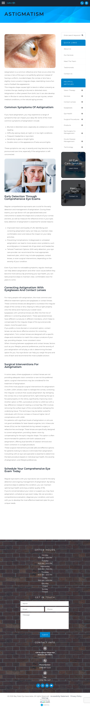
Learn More (73, 168)
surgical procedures (71, 119)
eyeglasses (68, 108)
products (67, 125)
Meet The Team (70, 61)
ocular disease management (69, 140)
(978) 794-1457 (45, 680)
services (67, 96)
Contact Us (68, 74)
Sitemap (45, 698)
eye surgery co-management (70, 132)
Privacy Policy (75, 696)
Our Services (68, 55)
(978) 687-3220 (45, 668)
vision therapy (69, 90)
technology (68, 147)
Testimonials (69, 67)
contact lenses (70, 102)
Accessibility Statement (59, 696)
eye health (68, 113)
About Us (67, 49)
